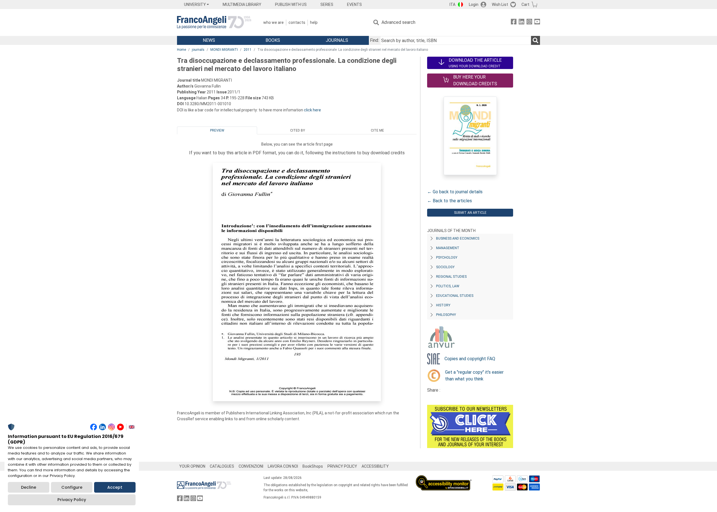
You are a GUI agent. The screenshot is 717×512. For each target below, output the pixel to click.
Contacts (296, 22)
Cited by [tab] (297, 130)
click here (312, 110)
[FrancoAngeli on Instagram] (529, 22)
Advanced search (398, 22)
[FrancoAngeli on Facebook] (513, 22)
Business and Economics (457, 238)
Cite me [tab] (377, 130)
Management (447, 248)
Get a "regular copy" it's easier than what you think (474, 375)
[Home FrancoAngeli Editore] (214, 22)
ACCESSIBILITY (375, 466)
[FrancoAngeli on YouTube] (537, 22)
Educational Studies (454, 296)
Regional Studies (451, 277)
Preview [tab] (217, 130)
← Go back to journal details (455, 191)
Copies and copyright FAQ (469, 358)
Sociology (445, 267)
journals (198, 50)
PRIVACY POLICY (342, 466)
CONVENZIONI (251, 466)
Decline (28, 487)
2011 (248, 50)
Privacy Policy (71, 499)
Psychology (446, 258)
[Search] (535, 40)
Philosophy (446, 315)
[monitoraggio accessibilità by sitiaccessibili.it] (444, 478)
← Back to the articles (449, 200)
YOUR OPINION (192, 466)
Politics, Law (447, 286)
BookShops (312, 466)
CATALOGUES (222, 466)
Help (314, 22)
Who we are (273, 22)
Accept (114, 487)
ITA (452, 4)
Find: (374, 40)
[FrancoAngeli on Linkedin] (521, 22)
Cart (525, 4)
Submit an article (470, 213)
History (443, 305)
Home (181, 50)
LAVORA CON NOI (283, 466)
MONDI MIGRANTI (224, 50)
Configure (71, 487)
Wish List (500, 4)
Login (473, 4)
